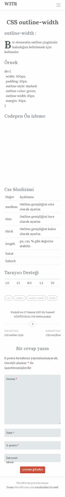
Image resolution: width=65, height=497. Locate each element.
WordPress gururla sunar (32, 483)
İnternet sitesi (12, 460)
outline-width (36, 298)
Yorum (11, 379)
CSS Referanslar (41, 316)
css (8, 298)
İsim (10, 432)
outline (19, 298)
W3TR (10, 4)
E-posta (12, 445)
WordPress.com (25, 487)
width (52, 298)
